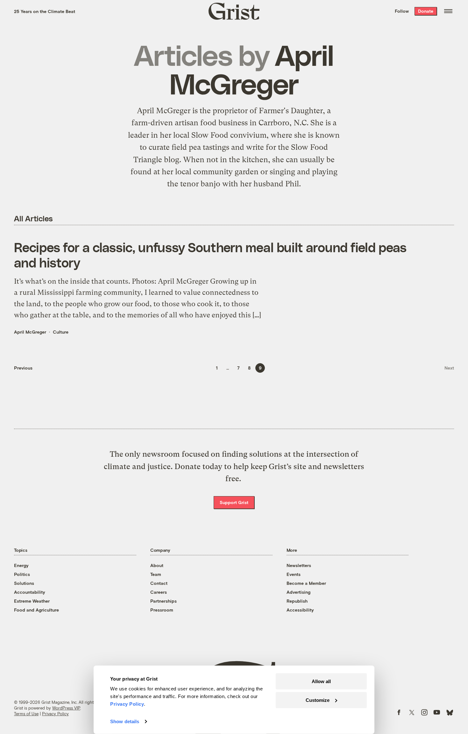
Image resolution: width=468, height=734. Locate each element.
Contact (158, 583)
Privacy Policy (55, 713)
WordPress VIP (66, 707)
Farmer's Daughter (291, 110)
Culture (60, 332)
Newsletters (299, 565)
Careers (158, 592)
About (156, 565)
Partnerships (163, 601)
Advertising (298, 592)
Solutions (24, 583)
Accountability (29, 592)
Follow (402, 11)
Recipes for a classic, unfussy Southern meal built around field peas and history (210, 254)
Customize (318, 700)
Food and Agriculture (36, 610)
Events (294, 574)
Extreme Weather (32, 601)
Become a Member (306, 583)
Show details (124, 721)
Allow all (321, 681)
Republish (297, 601)
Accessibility (300, 610)
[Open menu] (448, 11)
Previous (23, 367)
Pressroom (161, 610)
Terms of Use (26, 713)
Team (155, 574)
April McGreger (30, 332)
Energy (21, 565)
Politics (22, 574)
